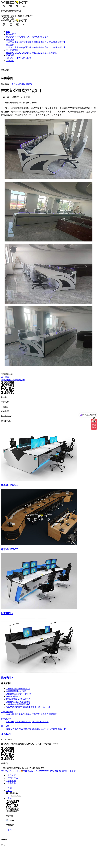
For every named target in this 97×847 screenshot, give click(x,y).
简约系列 (10, 37)
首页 (8, 32)
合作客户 (44, 53)
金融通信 (44, 42)
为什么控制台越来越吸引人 (18, 688)
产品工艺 (36, 53)
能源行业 (62, 42)
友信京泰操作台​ (13, 696)
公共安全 (10, 42)
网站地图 (54, 771)
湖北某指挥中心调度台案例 (13, 380)
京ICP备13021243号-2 (10, 771)
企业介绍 (10, 53)
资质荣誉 (27, 53)
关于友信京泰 (12, 50)
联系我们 (53, 53)
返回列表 (5, 377)
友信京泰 (71, 771)
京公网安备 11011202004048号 (36, 771)
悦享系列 (44, 37)
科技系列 (19, 37)
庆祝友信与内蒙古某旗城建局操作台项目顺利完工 (28, 707)
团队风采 (19, 53)
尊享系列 (27, 37)
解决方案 (10, 39)
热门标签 (63, 771)
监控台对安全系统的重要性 (18, 702)
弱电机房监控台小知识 (16, 691)
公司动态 (10, 58)
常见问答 (27, 58)
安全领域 (53, 42)
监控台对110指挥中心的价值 (18, 694)
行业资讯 (19, 58)
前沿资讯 (10, 55)
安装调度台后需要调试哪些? (18, 704)
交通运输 (27, 42)
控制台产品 (11, 34)
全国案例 (10, 45)
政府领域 (36, 42)
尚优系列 (36, 37)
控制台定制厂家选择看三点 (18, 699)
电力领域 (19, 42)
